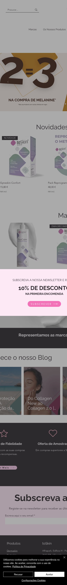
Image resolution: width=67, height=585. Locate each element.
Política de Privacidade (24, 566)
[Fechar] (62, 559)
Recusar (18, 574)
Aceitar (49, 574)
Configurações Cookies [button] (34, 580)
